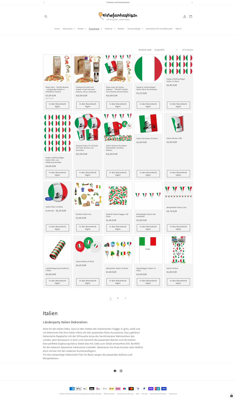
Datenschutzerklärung (125, 394)
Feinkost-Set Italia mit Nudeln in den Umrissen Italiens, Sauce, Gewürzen (86, 89)
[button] (46, 17)
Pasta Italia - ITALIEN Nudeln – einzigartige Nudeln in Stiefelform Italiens (57, 89)
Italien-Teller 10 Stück (54, 207)
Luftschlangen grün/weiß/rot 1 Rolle (57, 269)
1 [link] (110, 297)
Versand (145, 394)
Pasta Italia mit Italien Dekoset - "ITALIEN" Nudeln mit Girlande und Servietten (117, 89)
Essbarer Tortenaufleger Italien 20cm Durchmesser (146, 88)
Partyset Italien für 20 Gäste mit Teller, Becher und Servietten (87, 148)
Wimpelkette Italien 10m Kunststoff (146, 215)
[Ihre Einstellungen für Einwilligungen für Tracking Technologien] (231, 395)
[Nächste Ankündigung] (192, 2)
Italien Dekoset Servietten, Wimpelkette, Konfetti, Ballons (116, 148)
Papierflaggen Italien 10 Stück (145, 269)
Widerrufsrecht (109, 394)
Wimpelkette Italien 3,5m (176, 207)
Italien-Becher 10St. (174, 138)
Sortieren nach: (145, 49)
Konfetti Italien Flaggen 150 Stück (117, 215)
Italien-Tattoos (172, 268)
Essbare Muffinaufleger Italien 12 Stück (176, 80)
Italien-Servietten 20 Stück (146, 138)
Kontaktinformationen (158, 394)
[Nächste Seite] (125, 298)
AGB (137, 394)
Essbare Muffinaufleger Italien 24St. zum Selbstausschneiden (55, 160)
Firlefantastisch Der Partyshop (76, 394)
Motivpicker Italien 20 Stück (117, 268)
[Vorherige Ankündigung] (44, 2)
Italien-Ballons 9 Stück (85, 261)
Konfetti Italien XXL (83, 214)
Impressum (173, 394)
